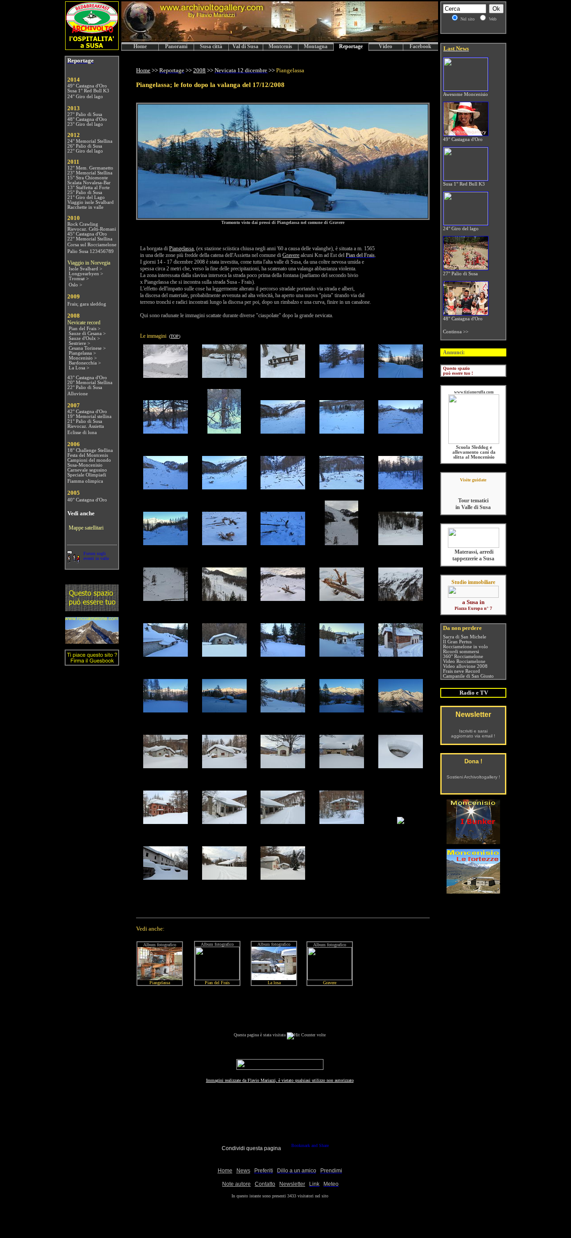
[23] (283, 598)
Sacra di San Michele (464, 636)
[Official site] (473, 486)
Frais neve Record (461, 671)
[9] (341, 431)
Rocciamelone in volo (465, 646)
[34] (341, 710)
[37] (224, 766)
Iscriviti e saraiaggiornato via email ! (473, 733)
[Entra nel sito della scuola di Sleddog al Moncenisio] (473, 442)
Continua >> (455, 331)
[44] (341, 821)
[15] (400, 487)
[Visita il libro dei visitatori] (92, 662)
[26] (165, 654)
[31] (165, 710)
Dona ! (473, 761)
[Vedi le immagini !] (283, 215)
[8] (283, 431)
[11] (165, 487)
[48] (283, 877)
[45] (400, 821)
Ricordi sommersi (461, 651)
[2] (224, 375)
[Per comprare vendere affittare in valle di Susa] (473, 596)
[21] (165, 598)
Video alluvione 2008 (465, 666)
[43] (283, 821)
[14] (341, 487)
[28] (283, 654)
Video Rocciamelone (464, 661)
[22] (224, 598)
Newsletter (473, 714)
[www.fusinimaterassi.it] (473, 546)
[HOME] (279, 39)
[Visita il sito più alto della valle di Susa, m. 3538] (92, 641)
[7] (224, 431)
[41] (165, 821)
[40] (400, 766)
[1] (165, 375)
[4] (341, 375)
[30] (400, 654)
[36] (165, 766)
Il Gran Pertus (457, 641)
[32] (224, 710)
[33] (283, 710)
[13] (283, 487)
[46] (165, 877)
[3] (283, 375)
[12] (224, 487)
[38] (283, 766)
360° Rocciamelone (463, 656)
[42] (224, 821)
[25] (400, 598)
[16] (165, 543)
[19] (341, 543)
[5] (400, 375)
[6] (165, 431)
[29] (341, 654)
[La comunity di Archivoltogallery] (73, 560)
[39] (341, 766)
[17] (224, 543)
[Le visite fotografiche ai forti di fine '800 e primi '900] (473, 891)
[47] (224, 877)
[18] (283, 543)
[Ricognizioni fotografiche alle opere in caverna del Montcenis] (473, 841)
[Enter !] (92, 609)
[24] (341, 598)
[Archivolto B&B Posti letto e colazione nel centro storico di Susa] (92, 47)
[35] (400, 710)
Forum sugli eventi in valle (96, 556)
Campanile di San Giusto (468, 676)
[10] (400, 431)
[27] (224, 654)
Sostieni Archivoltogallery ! (473, 776)
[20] (400, 543)
